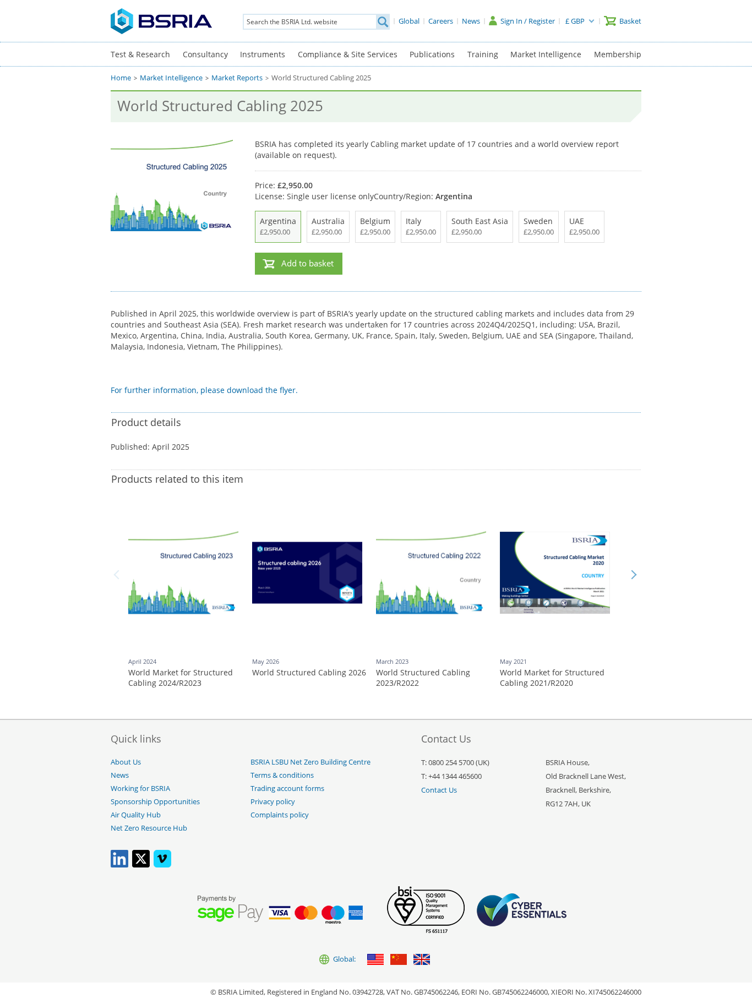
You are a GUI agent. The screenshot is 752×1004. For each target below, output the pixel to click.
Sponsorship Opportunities (155, 801)
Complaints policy (279, 815)
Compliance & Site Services (347, 54)
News (120, 775)
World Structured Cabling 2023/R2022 (423, 678)
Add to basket (307, 263)
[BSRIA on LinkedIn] (119, 865)
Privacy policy (272, 801)
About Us (126, 762)
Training (482, 54)
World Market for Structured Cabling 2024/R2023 (180, 678)
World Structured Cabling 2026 (309, 672)
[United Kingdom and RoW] (421, 960)
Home (121, 78)
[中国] (398, 960)
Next (633, 574)
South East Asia (479, 226)
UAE (584, 226)
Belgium (375, 226)
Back (118, 574)
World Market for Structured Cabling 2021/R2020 (552, 678)
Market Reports (237, 78)
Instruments (262, 54)
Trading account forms (287, 788)
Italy (421, 226)
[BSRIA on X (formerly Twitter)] (141, 865)
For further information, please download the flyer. (204, 390)
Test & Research (140, 54)
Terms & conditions (282, 775)
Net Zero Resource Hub (149, 828)
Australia (328, 226)
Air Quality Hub (136, 815)
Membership (617, 54)
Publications (432, 54)
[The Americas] (375, 960)
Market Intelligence (545, 54)
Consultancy (205, 54)
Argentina (278, 226)
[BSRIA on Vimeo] (162, 865)
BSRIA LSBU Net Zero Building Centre (310, 762)
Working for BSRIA (140, 788)
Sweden (539, 226)
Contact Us (439, 790)
